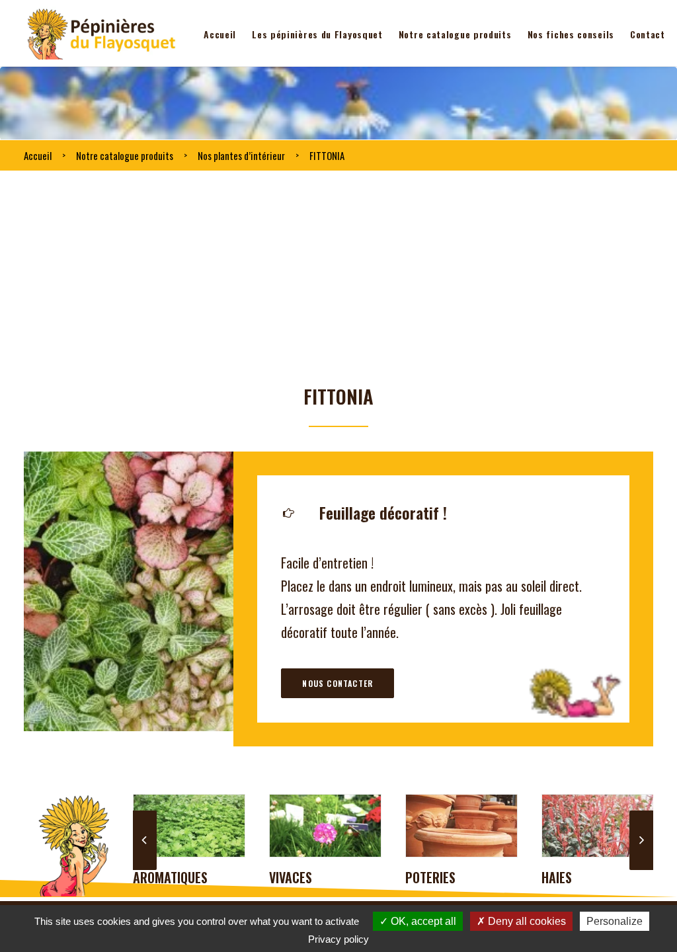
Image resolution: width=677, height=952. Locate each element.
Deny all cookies (525, 921)
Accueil (220, 34)
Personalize (614, 921)
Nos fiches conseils (571, 34)
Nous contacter (337, 683)
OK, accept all (422, 921)
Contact (647, 34)
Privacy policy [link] (338, 939)
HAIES (556, 877)
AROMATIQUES (170, 877)
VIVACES (290, 877)
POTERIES (430, 877)
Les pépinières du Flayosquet (317, 34)
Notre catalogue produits (455, 34)
